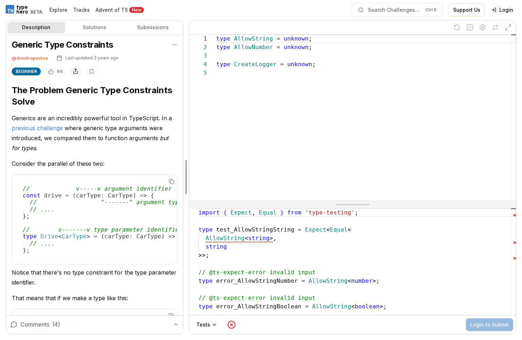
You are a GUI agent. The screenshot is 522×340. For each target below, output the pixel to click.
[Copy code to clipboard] (171, 181)
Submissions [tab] (153, 27)
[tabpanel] (94, 184)
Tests (203, 325)
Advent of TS (112, 10)
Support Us (466, 10)
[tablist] (94, 27)
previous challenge (37, 128)
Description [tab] (36, 27)
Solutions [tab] (94, 27)
